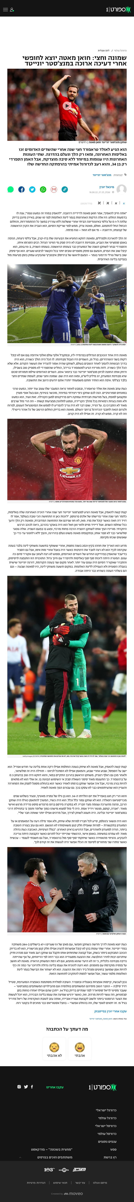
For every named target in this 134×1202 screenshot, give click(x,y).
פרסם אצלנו (100, 1182)
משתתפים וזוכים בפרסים (54, 1157)
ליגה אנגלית (103, 51)
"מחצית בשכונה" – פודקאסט (51, 1149)
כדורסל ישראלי (106, 1126)
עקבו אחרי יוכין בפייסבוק (110, 1011)
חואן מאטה (107, 1019)
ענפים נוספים (107, 1141)
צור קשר (80, 1182)
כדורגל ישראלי (106, 1110)
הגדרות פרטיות (36, 1182)
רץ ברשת (110, 1157)
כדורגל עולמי (120, 51)
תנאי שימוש (60, 1182)
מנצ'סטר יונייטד (102, 174)
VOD (113, 1149)
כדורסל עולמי (107, 1134)
